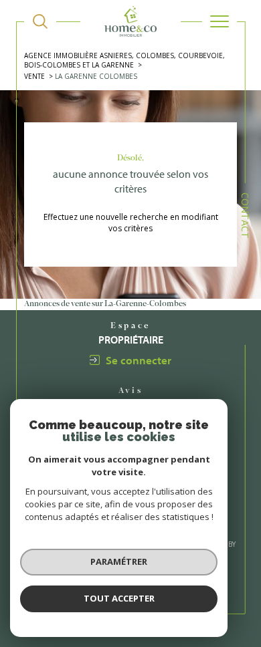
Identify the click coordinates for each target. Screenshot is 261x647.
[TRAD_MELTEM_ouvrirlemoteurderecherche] (40, 21)
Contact (245, 215)
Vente (34, 76)
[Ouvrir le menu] (219, 21)
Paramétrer (118, 561)
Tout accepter (119, 598)
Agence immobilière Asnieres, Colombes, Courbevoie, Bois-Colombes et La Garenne (124, 60)
